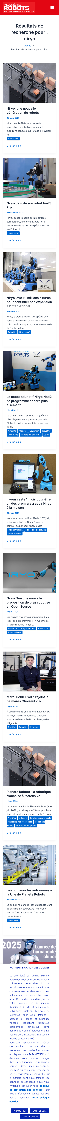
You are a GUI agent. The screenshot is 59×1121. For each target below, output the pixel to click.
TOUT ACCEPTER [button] (30, 1116)
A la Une (12, 727)
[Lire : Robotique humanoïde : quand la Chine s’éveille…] (29, 959)
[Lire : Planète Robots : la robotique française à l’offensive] (29, 766)
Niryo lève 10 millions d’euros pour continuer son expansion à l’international (29, 302)
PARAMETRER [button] (19, 1111)
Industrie (46, 431)
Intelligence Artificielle (40, 818)
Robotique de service (36, 530)
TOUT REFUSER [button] (39, 1111)
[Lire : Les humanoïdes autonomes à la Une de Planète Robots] (29, 864)
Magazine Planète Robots (20, 822)
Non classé (13, 138)
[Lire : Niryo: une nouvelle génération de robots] (29, 82)
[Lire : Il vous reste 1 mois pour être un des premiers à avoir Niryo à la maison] (29, 473)
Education (34, 431)
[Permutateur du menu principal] (52, 7)
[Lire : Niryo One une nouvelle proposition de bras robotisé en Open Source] (29, 572)
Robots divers (14, 533)
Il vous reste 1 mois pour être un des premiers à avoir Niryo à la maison (29, 503)
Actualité (12, 332)
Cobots (22, 431)
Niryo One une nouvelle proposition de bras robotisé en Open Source (28, 602)
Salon (46, 435)
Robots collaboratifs (31, 435)
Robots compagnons (26, 825)
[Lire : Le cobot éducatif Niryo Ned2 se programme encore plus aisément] (29, 371)
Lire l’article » (14, 145)
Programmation (15, 530)
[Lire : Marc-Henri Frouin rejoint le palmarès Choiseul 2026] (29, 671)
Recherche (13, 435)
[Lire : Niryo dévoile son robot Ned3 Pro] (29, 177)
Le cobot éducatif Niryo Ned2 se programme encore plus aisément (29, 401)
